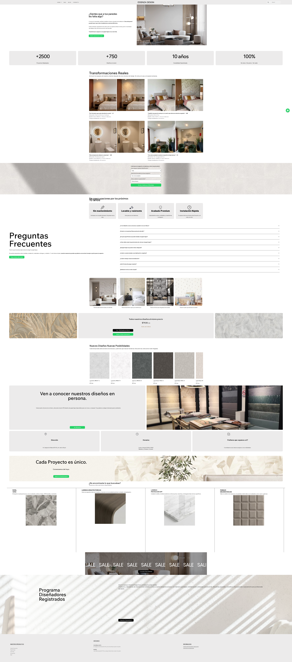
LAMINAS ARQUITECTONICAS (91, 490)
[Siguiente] (201, 365)
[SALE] (146, 565)
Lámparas (12, 653)
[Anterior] (92, 365)
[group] (146, 368)
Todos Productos (13, 648)
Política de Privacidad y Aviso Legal (191, 646)
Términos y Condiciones (188, 648)
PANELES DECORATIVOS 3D (226, 491)
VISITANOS (96, 641)
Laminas (12, 651)
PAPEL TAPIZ (14, 491)
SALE (11, 655)
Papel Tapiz (12, 650)
